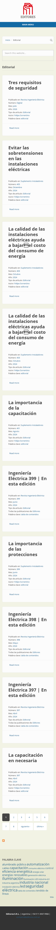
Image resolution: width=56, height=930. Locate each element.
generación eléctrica (37, 875)
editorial (24, 118)
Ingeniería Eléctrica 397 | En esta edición (27, 689)
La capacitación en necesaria (25, 758)
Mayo (15, 643)
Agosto (16, 431)
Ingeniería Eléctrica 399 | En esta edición (27, 478)
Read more (14, 128)
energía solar (38, 872)
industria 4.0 (44, 879)
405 (18, 184)
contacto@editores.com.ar (28, 917)
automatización (38, 864)
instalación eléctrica (11, 886)
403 (18, 271)
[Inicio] (28, 10)
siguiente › (25, 826)
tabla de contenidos (30, 514)
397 (18, 710)
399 (18, 498)
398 (18, 639)
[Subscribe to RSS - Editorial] (28, 840)
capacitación (19, 868)
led (22, 886)
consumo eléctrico (37, 868)
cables (5, 868)
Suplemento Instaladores (32, 181)
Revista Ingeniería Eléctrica (32, 99)
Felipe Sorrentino (22, 115)
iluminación (12, 878)
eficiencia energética (17, 871)
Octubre (16, 274)
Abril (15, 713)
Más (52, 897)
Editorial (26, 112)
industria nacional (34, 882)
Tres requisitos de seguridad (24, 85)
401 (18, 428)
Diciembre (17, 187)
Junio (15, 502)
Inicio (7, 40)
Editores (36, 511)
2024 (15, 190)
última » (40, 826)
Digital (19, 102)
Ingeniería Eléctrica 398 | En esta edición (27, 619)
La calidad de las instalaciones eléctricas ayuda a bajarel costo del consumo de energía (27, 242)
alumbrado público (14, 864)
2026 (15, 109)
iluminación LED (31, 879)
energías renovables (15, 875)
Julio (15, 106)
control (49, 868)
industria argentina (10, 883)
